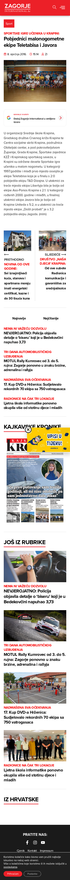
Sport (9, 23)
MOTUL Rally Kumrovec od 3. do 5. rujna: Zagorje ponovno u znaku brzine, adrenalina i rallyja (35, 361)
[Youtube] (43, 842)
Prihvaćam (12, 873)
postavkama (10, 867)
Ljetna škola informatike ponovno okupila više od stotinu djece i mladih (33, 403)
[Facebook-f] (27, 842)
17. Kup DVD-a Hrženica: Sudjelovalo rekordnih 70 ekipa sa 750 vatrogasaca (35, 384)
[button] (62, 8)
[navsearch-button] (54, 8)
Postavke (32, 873)
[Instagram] (35, 842)
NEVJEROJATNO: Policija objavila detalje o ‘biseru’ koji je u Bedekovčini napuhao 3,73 (33, 336)
